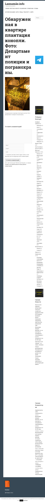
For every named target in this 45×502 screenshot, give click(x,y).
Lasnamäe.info (14, 4)
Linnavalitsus (40, 129)
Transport (39, 139)
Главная (7, 8)
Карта (17, 12)
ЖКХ (38, 166)
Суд (37, 238)
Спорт (38, 229)
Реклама (39, 227)
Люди (38, 183)
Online (9, 492)
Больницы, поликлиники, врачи (40, 259)
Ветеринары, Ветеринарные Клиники (40, 264)
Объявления (23, 8)
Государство (40, 159)
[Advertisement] (25, 119)
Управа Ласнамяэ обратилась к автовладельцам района (39, 361)
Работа (38, 222)
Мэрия (38, 192)
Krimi (38, 127)
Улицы (21, 12)
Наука (38, 195)
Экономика (39, 243)
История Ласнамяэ (10, 12)
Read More (25, 500)
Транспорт (26, 12)
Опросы (37, 252)
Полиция (39, 286)
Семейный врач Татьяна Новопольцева (39, 473)
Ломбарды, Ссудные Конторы (39, 277)
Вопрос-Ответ (38, 143)
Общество (39, 204)
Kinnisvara (39, 125)
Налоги (38, 194)
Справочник (30, 8)
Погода (38, 210)
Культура (39, 181)
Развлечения (40, 224)
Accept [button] (21, 500)
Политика (39, 211)
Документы (39, 162)
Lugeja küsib (40, 132)
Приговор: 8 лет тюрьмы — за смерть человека (39, 343)
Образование (40, 201)
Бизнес (38, 153)
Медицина (39, 185)
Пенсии (38, 208)
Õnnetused (39, 136)
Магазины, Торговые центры (39, 282)
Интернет (39, 171)
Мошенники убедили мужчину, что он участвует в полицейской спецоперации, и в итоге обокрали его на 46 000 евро (39, 333)
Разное (38, 248)
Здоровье (39, 167)
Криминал (39, 178)
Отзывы (36, 8)
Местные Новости (14, 8)
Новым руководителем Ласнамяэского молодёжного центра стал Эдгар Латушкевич (39, 351)
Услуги (38, 250)
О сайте (31, 12)
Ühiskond (39, 141)
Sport (38, 138)
